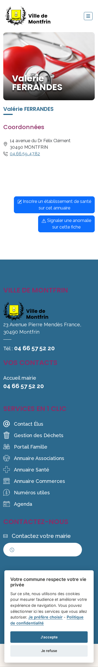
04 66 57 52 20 (34, 348)
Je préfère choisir (45, 617)
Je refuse (49, 650)
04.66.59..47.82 (25, 153)
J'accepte (49, 637)
